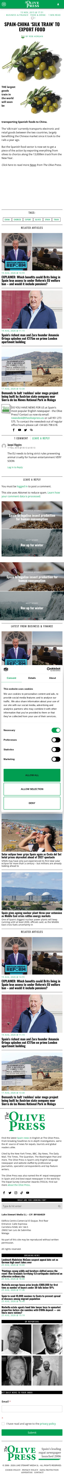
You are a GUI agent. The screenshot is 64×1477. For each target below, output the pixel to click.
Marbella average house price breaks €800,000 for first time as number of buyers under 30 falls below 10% (30, 1286)
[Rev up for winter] (32, 542)
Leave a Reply (41, 438)
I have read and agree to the (31, 1423)
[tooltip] (13, 429)
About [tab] (52, 677)
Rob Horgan (36, 36)
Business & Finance (17, 15)
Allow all (32, 775)
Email (6, 1401)
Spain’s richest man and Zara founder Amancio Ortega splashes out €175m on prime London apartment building (30, 338)
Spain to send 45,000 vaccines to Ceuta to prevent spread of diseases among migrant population (31, 1297)
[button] (59, 1206)
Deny (32, 803)
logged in (22, 486)
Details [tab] (32, 677)
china (7, 219)
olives (38, 219)
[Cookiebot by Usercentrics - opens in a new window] (46, 669)
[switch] (56, 739)
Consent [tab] (11, 677)
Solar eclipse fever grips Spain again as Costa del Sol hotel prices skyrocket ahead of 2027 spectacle (31, 856)
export (28, 219)
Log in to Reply (15, 467)
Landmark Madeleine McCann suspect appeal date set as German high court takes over (30, 1261)
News (33, 165)
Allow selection (32, 789)
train (56, 219)
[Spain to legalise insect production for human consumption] (32, 515)
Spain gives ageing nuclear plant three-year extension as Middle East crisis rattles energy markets (32, 914)
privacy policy (48, 1423)
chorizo (17, 219)
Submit (32, 1432)
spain (47, 219)
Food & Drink (38, 15)
